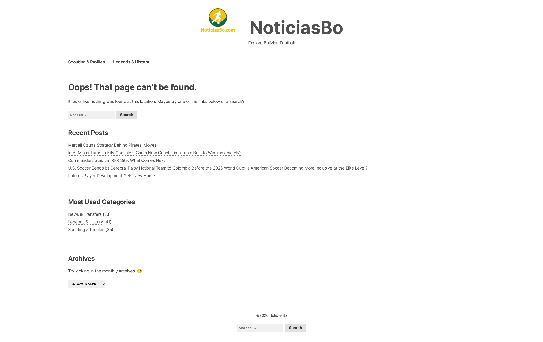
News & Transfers (85, 214)
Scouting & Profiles (86, 61)
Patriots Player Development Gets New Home (111, 175)
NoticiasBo (296, 27)
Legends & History (131, 61)
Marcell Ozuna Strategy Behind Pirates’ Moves (112, 145)
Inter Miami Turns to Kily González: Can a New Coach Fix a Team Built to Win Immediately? (154, 152)
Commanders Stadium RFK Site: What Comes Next (116, 160)
